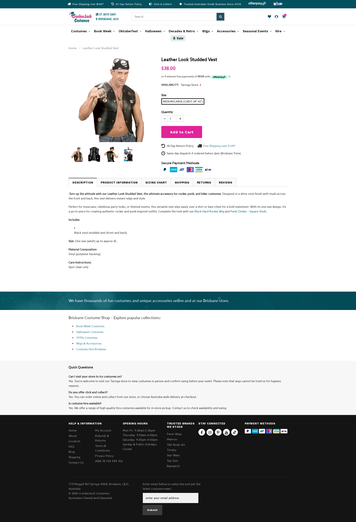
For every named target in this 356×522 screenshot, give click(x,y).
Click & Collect (162, 4)
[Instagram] (210, 432)
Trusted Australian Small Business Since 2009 (212, 4)
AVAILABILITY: (170, 84)
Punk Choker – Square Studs (248, 211)
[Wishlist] (269, 16)
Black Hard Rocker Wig (209, 211)
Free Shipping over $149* (87, 4)
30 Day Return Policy (128, 4)
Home (73, 48)
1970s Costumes (87, 337)
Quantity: (167, 112)
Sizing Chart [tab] (156, 182)
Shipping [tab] (182, 182)
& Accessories (92, 343)
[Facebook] (201, 432)
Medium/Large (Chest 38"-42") (183, 101)
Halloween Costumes (89, 332)
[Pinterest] (218, 432)
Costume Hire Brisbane (91, 349)
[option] (86, 4)
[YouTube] (226, 432)
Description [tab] (82, 182)
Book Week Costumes (90, 326)
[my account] (276, 16)
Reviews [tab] (225, 182)
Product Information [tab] (119, 182)
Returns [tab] (204, 182)
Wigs (79, 343)
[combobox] (174, 17)
